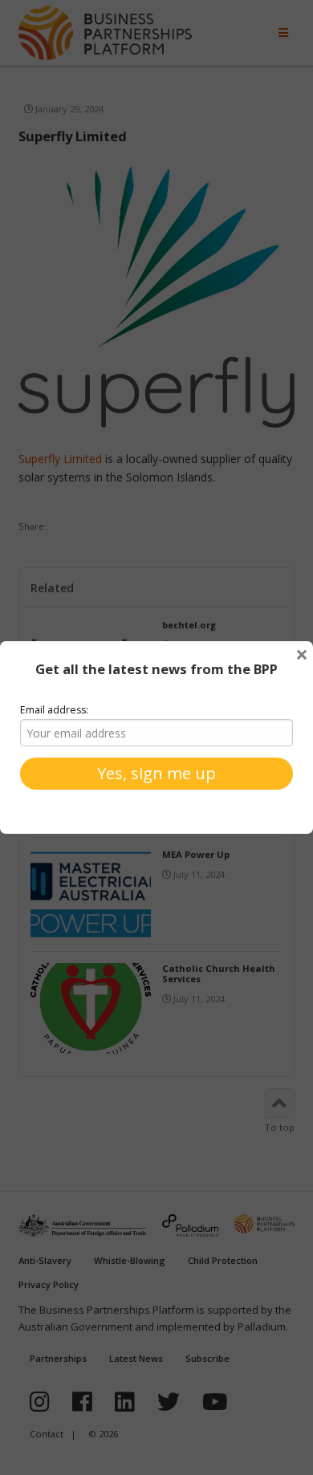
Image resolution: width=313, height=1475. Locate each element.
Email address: (54, 710)
